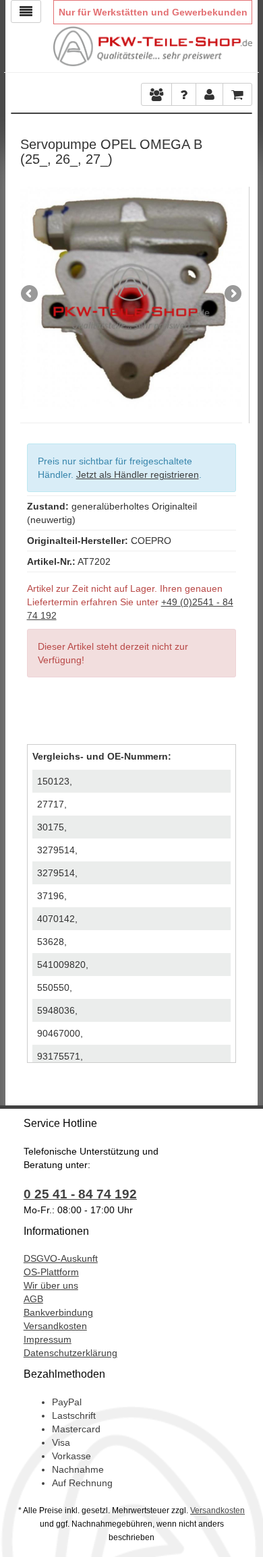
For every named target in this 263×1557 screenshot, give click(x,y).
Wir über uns (51, 1285)
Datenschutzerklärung (70, 1352)
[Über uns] (156, 94)
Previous (30, 294)
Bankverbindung (58, 1312)
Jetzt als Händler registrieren (137, 474)
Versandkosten (55, 1325)
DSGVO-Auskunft (61, 1258)
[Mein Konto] (183, 94)
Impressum (47, 1339)
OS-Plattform (51, 1271)
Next (232, 294)
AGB (33, 1298)
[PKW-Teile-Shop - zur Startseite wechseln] (153, 46)
